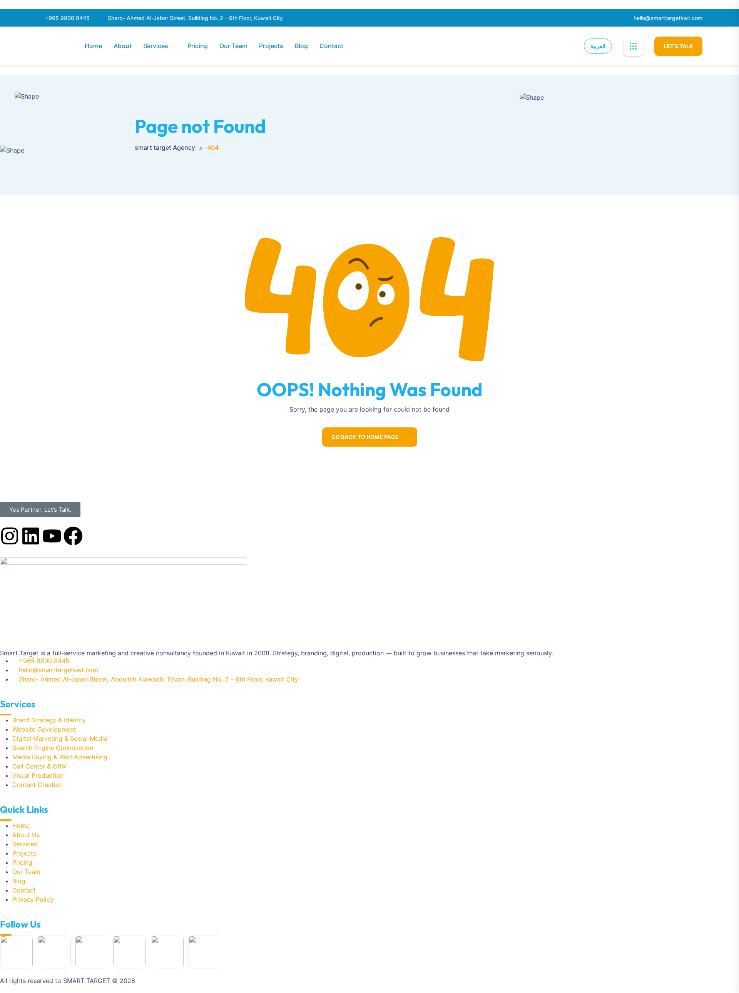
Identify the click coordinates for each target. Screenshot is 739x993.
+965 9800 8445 (67, 18)
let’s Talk (678, 46)
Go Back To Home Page (365, 437)
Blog (301, 46)
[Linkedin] (30, 536)
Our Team (233, 46)
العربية (597, 46)
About (123, 46)
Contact (331, 46)
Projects (271, 46)
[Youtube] (52, 536)
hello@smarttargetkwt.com (668, 18)
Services (155, 46)
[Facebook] (73, 536)
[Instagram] (9, 536)
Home (93, 46)
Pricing (197, 46)
